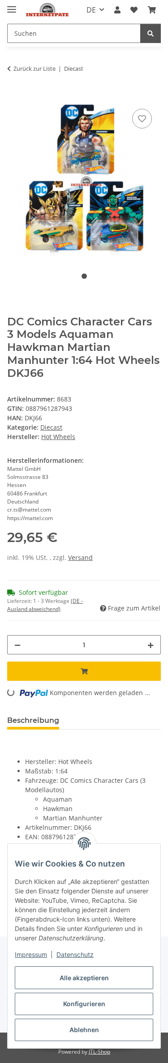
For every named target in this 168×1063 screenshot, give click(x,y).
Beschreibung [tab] (33, 720)
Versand (80, 557)
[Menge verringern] (17, 645)
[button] (117, 10)
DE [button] (91, 10)
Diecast (51, 427)
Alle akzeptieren (84, 978)
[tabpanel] (84, 179)
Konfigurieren (84, 1004)
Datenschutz (75, 954)
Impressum (31, 954)
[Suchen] (150, 33)
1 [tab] (84, 276)
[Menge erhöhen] (150, 645)
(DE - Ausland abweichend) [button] (45, 605)
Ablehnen (84, 1029)
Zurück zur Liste (34, 68)
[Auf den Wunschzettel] (142, 118)
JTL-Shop (99, 1051)
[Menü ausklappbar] (11, 5)
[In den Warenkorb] (14, 97)
